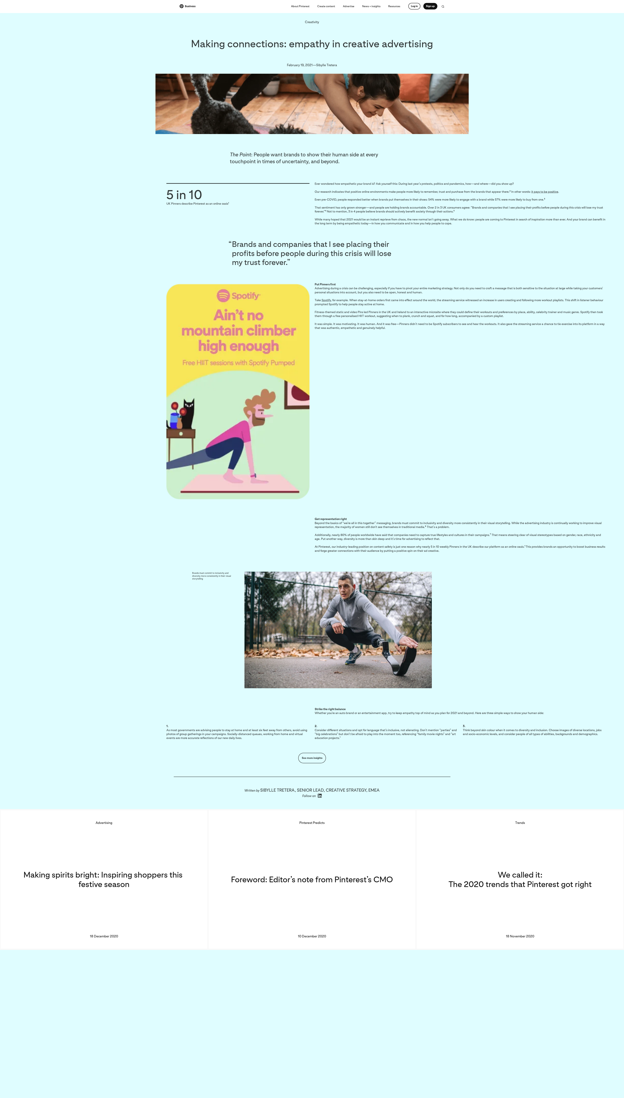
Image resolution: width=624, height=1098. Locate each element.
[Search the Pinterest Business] (443, 6)
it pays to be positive (544, 191)
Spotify (326, 300)
